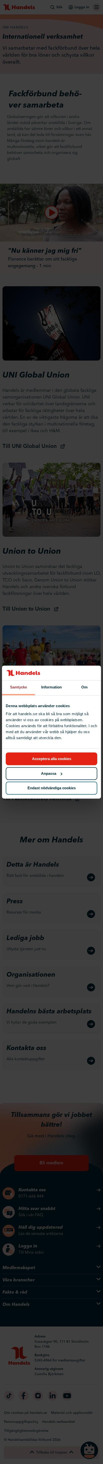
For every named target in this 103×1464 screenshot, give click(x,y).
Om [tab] (84, 687)
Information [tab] (51, 687)
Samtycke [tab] (18, 687)
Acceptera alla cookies (51, 759)
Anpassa (48, 773)
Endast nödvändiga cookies (52, 788)
